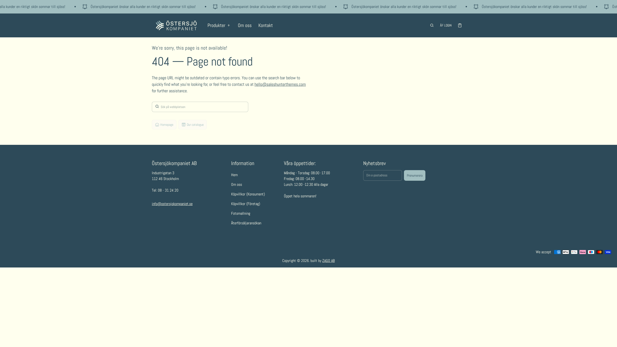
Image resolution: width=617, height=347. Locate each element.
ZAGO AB (328, 260)
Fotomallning (240, 213)
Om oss (245, 25)
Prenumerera (415, 175)
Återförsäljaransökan (246, 223)
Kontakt (265, 25)
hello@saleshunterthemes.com (280, 84)
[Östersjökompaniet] (176, 25)
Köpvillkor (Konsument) (248, 194)
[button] (432, 25)
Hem (234, 174)
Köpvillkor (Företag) (245, 203)
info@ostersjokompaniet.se (172, 203)
